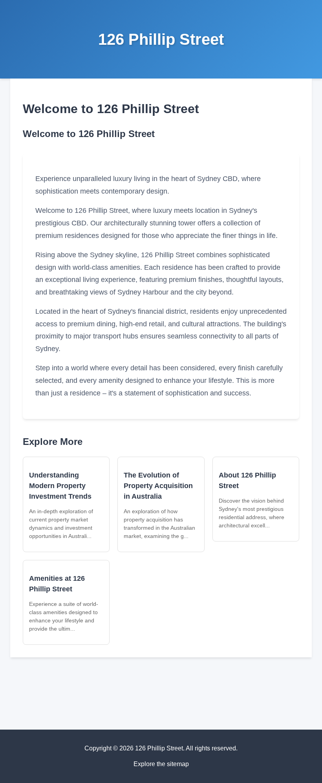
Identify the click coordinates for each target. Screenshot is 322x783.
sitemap (178, 764)
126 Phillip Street (161, 39)
